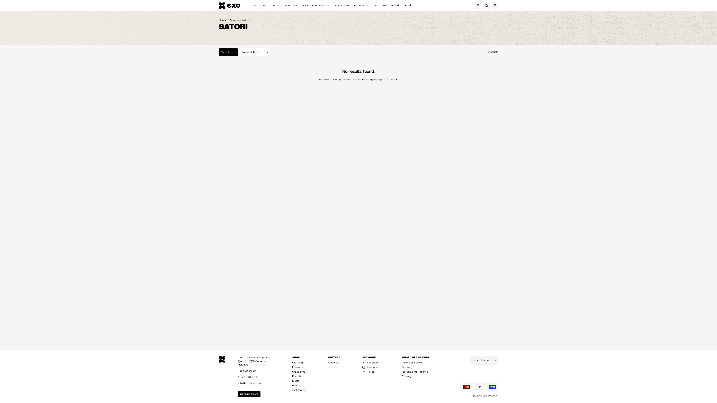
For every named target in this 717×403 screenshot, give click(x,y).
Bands (408, 5)
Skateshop (259, 5)
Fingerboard (361, 5)
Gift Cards (380, 5)
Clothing (276, 5)
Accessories (342, 5)
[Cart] (495, 5)
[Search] (486, 5)
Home (222, 20)
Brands (395, 5)
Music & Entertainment (316, 5)
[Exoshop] (222, 358)
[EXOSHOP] (229, 5)
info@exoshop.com (249, 383)
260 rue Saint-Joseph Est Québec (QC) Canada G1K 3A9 (254, 361)
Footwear (291, 5)
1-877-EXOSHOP (248, 377)
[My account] (478, 5)
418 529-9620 (247, 371)
